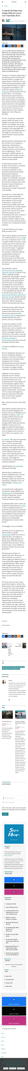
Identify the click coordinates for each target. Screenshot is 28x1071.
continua (6, 439)
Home (2, 1033)
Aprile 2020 (9, 986)
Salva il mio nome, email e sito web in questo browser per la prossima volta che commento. (14, 808)
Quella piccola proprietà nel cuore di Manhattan (12, 953)
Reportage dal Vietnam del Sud (12, 923)
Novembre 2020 (10, 979)
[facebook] (14, 880)
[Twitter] (6, 46)
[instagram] (14, 892)
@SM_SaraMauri (8, 855)
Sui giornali (4, 1053)
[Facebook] (3, 46)
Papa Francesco (20, 667)
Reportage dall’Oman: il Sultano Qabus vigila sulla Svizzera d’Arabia (12, 947)
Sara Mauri (8, 19)
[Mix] (19, 46)
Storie (2, 1041)
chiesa (4, 667)
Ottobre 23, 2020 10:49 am (15, 21)
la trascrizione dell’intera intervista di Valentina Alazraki (14, 295)
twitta (18, 415)
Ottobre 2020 (9, 983)
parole (4, 668)
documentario (11, 667)
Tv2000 (23, 238)
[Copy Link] (22, 46)
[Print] (12, 46)
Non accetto (13, 1068)
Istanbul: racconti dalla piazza (12, 935)
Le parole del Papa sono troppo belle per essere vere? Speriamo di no (12, 912)
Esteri (2, 1045)
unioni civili (10, 668)
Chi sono (3, 1037)
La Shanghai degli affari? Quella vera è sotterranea (12, 929)
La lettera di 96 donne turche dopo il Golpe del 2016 (10, 650)
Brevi (2, 1056)
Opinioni (6, 6)
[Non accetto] (26, 1064)
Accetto (6, 1068)
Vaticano (17, 668)
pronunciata (6, 535)
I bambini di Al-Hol (11, 904)
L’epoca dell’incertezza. (7, 721)
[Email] (15, 46)
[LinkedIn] (9, 46)
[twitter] (14, 886)
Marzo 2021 (9, 976)
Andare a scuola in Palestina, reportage (11, 918)
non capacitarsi (18, 466)
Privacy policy (21, 1068)
